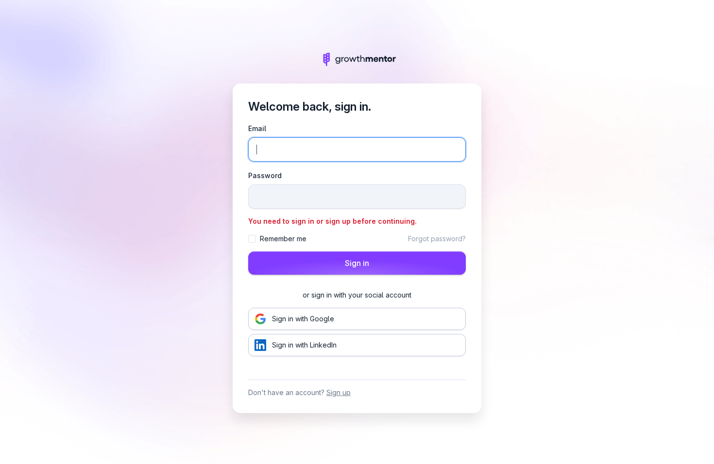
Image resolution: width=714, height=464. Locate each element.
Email (257, 128)
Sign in (357, 263)
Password (265, 175)
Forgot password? (437, 238)
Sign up (338, 392)
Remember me (283, 238)
